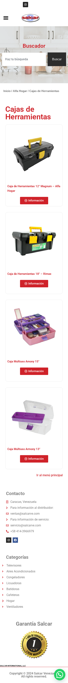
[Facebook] (15, 540)
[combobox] (24, 59)
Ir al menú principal (49, 475)
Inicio (7, 91)
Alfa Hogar (20, 91)
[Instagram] (25, 4)
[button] (6, 18)
